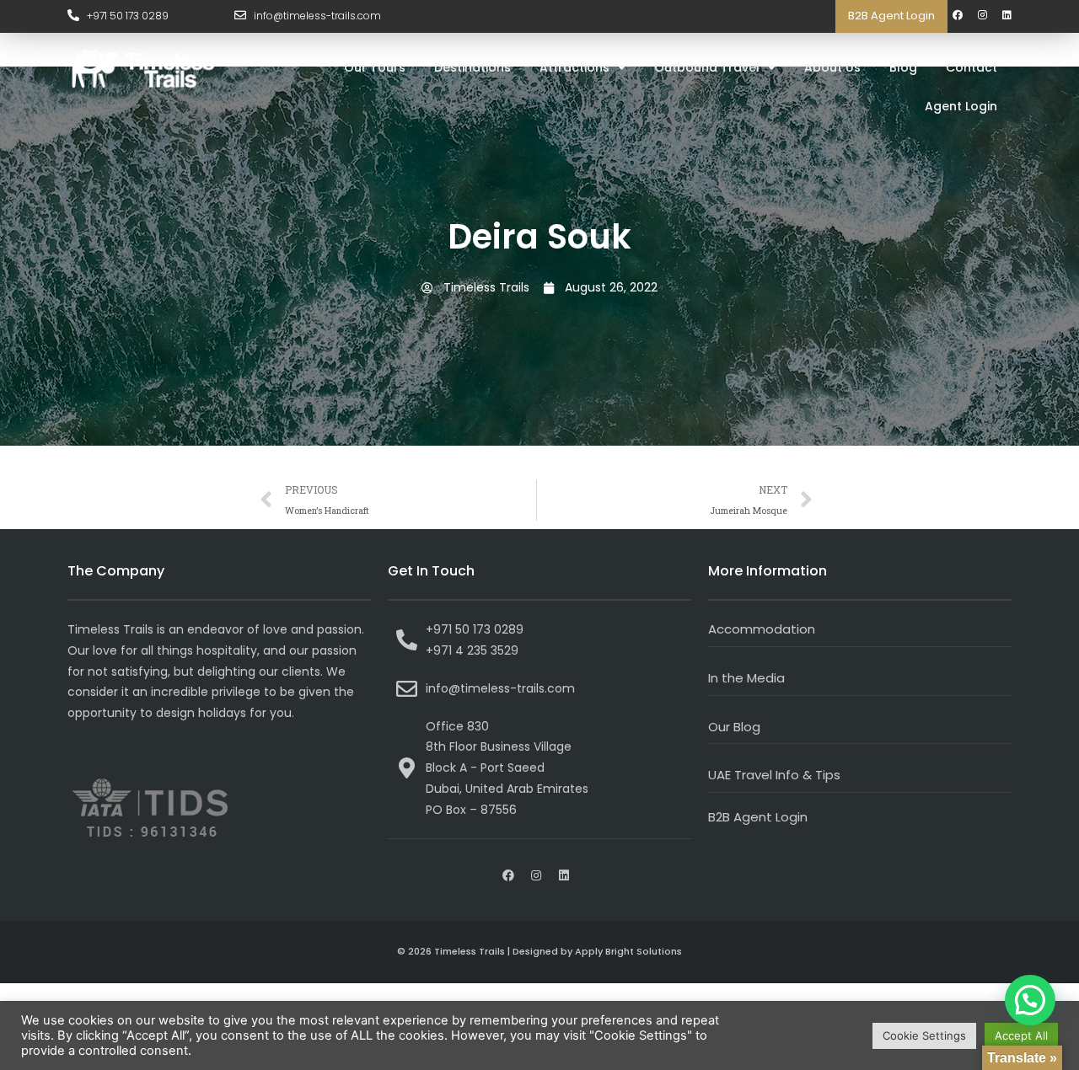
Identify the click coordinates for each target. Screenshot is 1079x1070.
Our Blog (734, 727)
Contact (971, 67)
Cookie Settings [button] (924, 1035)
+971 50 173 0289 (128, 15)
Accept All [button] (1021, 1035)
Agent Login (961, 106)
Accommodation (761, 629)
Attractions (574, 67)
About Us (832, 67)
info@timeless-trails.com (317, 15)
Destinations (472, 67)
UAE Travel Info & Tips (774, 775)
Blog (903, 67)
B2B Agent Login (891, 16)
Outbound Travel (707, 67)
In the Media (746, 678)
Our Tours (374, 67)
